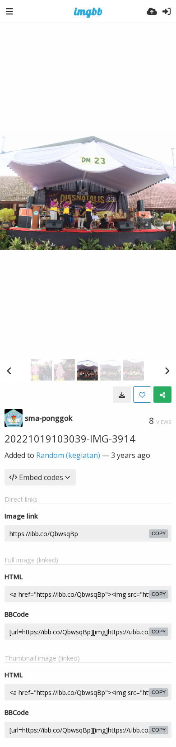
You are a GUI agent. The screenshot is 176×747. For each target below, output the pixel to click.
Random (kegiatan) (68, 455)
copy (159, 533)
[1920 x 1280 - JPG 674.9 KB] (122, 394)
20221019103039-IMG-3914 (70, 438)
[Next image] (167, 371)
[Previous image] (9, 371)
